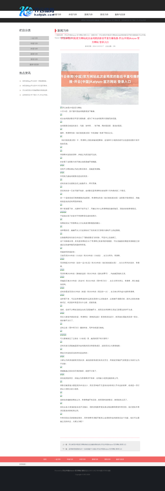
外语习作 (34, 49)
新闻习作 (34, 54)
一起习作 (34, 38)
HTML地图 (106, 471)
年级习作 (34, 43)
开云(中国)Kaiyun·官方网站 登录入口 (77, 35)
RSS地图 (100, 471)
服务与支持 (34, 65)
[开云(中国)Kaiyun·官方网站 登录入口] (37, 17)
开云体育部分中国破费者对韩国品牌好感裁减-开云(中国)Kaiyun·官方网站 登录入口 (35, 90)
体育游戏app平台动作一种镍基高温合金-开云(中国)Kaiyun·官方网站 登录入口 (35, 81)
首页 (45, 459)
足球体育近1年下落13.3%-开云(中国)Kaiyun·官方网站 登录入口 (35, 95)
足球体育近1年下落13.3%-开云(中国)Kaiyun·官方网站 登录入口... (135, 20)
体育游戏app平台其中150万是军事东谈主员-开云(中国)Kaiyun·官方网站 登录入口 (35, 86)
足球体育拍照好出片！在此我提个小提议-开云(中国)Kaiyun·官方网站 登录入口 (95, 449)
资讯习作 (34, 59)
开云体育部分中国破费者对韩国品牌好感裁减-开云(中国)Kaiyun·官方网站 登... (86, 20)
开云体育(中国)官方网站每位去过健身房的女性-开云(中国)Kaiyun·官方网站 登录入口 (97, 444)
